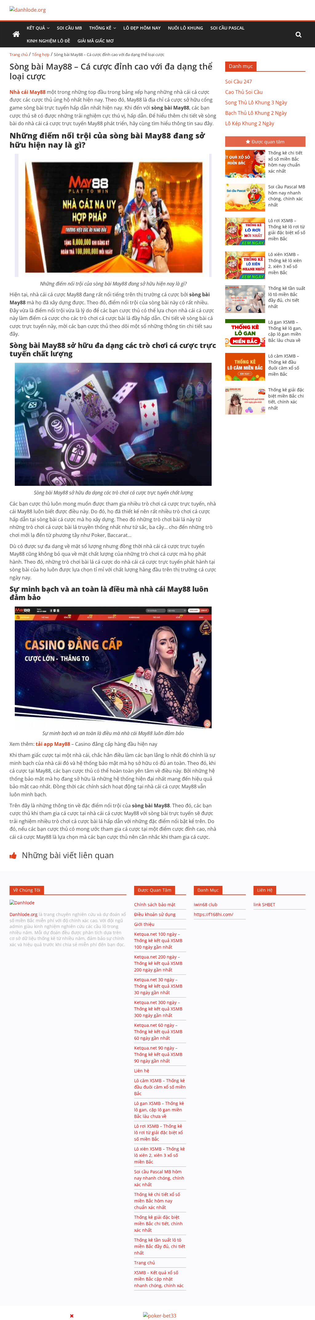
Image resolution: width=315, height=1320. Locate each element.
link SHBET (264, 904)
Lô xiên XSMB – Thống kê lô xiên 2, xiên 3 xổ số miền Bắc (285, 263)
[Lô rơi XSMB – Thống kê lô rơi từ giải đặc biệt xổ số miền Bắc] (246, 218)
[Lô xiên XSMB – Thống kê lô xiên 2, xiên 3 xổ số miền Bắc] (246, 252)
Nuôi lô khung (185, 28)
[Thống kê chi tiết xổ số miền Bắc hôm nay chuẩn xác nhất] (246, 150)
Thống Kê (100, 28)
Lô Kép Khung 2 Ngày (249, 123)
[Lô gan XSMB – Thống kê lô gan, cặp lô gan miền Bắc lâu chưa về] (246, 319)
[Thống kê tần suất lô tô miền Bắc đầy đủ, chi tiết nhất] (246, 285)
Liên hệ (141, 1071)
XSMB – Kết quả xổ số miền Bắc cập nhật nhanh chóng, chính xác (159, 1279)
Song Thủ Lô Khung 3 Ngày (256, 102)
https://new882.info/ (76, 1309)
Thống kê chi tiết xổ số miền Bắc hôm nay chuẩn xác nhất (285, 162)
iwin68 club (205, 904)
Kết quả (36, 28)
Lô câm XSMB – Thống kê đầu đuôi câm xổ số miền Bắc (283, 365)
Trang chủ (19, 54)
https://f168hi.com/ (213, 914)
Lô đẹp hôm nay (142, 28)
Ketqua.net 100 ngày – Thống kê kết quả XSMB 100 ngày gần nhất (158, 940)
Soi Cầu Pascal (227, 28)
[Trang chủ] (16, 34)
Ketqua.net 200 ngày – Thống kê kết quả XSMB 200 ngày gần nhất (158, 963)
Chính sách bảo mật (155, 904)
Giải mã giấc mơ (96, 41)
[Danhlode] (22, 903)
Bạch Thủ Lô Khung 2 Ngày (256, 113)
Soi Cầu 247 (238, 81)
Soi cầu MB (69, 28)
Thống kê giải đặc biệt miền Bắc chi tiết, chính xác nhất (286, 399)
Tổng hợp (41, 54)
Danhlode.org (24, 914)
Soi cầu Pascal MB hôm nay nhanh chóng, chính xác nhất (286, 196)
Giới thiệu (144, 924)
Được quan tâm (268, 141)
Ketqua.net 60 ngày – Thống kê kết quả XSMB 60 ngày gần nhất (158, 1031)
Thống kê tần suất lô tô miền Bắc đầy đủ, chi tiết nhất (286, 297)
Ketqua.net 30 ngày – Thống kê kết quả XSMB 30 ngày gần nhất (158, 986)
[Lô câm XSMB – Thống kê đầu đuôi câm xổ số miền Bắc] (246, 353)
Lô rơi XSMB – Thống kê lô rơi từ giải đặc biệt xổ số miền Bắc (286, 230)
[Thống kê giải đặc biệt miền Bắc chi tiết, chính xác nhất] (246, 387)
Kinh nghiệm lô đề (48, 41)
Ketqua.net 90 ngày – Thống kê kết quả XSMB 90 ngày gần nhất (158, 1054)
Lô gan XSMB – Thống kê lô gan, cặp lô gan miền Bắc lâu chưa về (285, 331)
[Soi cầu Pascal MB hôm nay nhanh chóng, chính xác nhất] (246, 184)
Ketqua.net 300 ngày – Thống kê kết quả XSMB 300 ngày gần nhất (158, 1008)
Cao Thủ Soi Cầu (244, 92)
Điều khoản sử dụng (155, 914)
